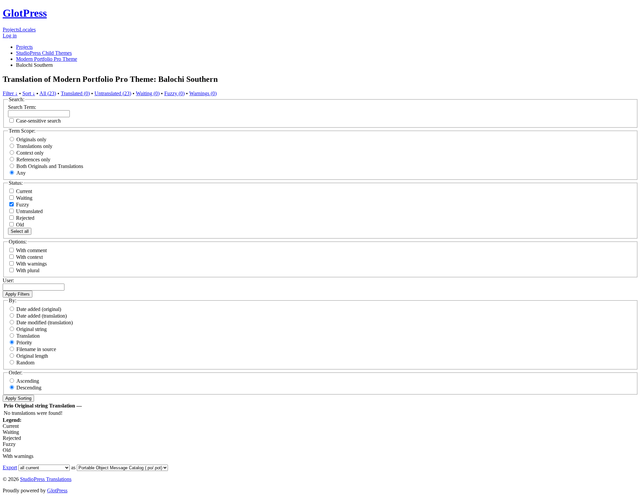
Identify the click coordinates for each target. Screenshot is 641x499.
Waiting (23, 198)
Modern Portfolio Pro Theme (46, 59)
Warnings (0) (203, 93)
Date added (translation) (41, 316)
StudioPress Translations (45, 479)
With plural (27, 270)
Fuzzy (22, 204)
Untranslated (29, 211)
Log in (10, 35)
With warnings (31, 264)
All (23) (47, 93)
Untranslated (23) (112, 93)
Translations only (34, 146)
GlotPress (25, 13)
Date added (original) (38, 309)
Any (21, 173)
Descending (28, 387)
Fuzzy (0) (174, 93)
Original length (32, 356)
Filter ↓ (10, 93)
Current (23, 191)
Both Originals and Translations (49, 166)
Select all (20, 231)
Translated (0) (75, 93)
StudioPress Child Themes (44, 53)
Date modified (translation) (44, 322)
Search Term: (22, 107)
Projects (11, 29)
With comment (31, 250)
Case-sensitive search (38, 121)
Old (19, 224)
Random (25, 362)
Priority (24, 342)
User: (8, 280)
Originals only (31, 139)
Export (10, 467)
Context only (30, 153)
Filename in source (36, 349)
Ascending (27, 381)
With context (29, 257)
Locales (27, 29)
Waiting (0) (148, 93)
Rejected (24, 218)
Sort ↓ (28, 93)
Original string (31, 329)
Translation (28, 336)
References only (33, 159)
